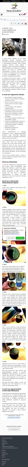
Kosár (3, 457)
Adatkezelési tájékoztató (8, 446)
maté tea (6, 164)
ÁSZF (3, 444)
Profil (3, 455)
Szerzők (4, 461)
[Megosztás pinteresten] (22, 23)
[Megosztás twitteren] (18, 23)
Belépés (4, 452)
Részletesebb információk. (15, 234)
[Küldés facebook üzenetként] (15, 23)
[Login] (20, 15)
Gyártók (4, 463)
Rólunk (3, 440)
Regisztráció (5, 454)
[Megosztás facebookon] (11, 23)
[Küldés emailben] (25, 23)
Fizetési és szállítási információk (9, 448)
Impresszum (5, 443)
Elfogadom (20, 238)
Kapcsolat (4, 441)
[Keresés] (22, 15)
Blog (3, 464)
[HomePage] (14, 7)
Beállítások (11, 238)
